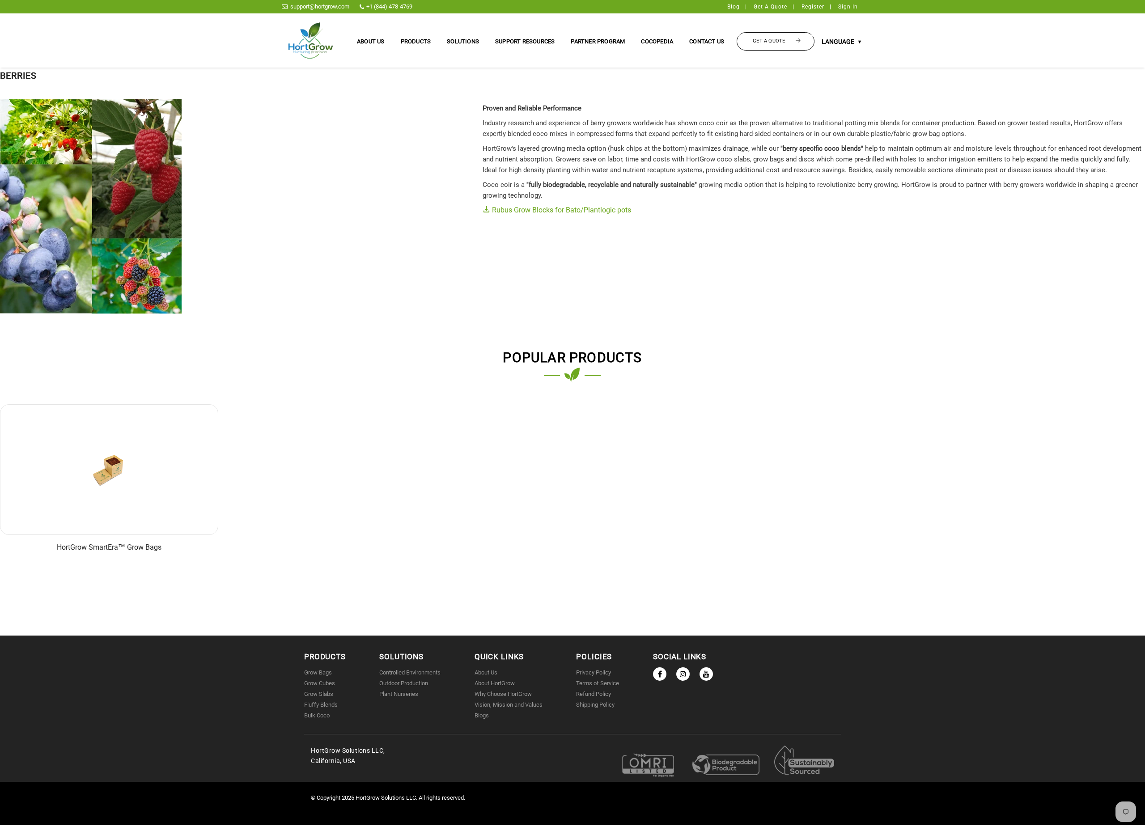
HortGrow (368, 797)
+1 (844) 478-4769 (389, 6)
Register (813, 7)
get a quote (770, 7)
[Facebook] (659, 674)
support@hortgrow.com (319, 6)
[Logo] (311, 40)
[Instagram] (683, 674)
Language (841, 41)
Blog (733, 7)
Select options (111, 476)
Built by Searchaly (572, 819)
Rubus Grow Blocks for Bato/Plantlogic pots (560, 210)
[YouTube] (706, 674)
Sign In (848, 7)
